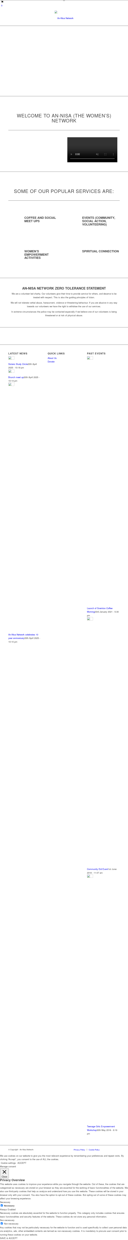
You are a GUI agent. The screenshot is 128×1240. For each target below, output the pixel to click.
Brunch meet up (16, 377)
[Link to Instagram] (117, 1149)
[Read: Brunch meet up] (11, 371)
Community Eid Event (97, 869)
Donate (51, 361)
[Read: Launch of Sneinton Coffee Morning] (90, 358)
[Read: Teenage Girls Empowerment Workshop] (90, 876)
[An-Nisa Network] (64, 18)
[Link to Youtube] (112, 1149)
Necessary (9, 1205)
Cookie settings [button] (8, 1162)
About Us (52, 358)
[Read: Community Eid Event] (90, 619)
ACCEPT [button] (22, 1162)
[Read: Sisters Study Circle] (11, 358)
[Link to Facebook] (107, 1149)
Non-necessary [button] (7, 1220)
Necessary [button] (5, 1202)
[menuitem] (79, 1149)
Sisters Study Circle (18, 364)
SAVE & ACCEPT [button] (9, 1238)
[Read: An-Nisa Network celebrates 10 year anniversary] (11, 385)
